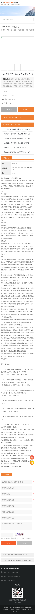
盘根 (15, 30)
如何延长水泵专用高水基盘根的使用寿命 (16, 143)
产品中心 (9, 30)
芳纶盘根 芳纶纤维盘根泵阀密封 (17, 554)
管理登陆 (18, 609)
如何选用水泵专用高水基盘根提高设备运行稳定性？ (18, 134)
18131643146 (32, 457)
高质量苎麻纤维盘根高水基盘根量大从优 (19, 560)
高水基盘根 (21, 30)
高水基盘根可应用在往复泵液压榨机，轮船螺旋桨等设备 (18, 152)
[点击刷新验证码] (19, 534)
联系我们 (26, 109)
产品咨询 (9, 109)
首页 (4, 30)
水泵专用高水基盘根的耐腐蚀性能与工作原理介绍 (18, 138)
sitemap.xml (19, 612)
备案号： (12, 609)
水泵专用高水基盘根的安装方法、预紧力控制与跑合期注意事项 (18, 129)
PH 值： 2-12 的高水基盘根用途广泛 (15, 147)
